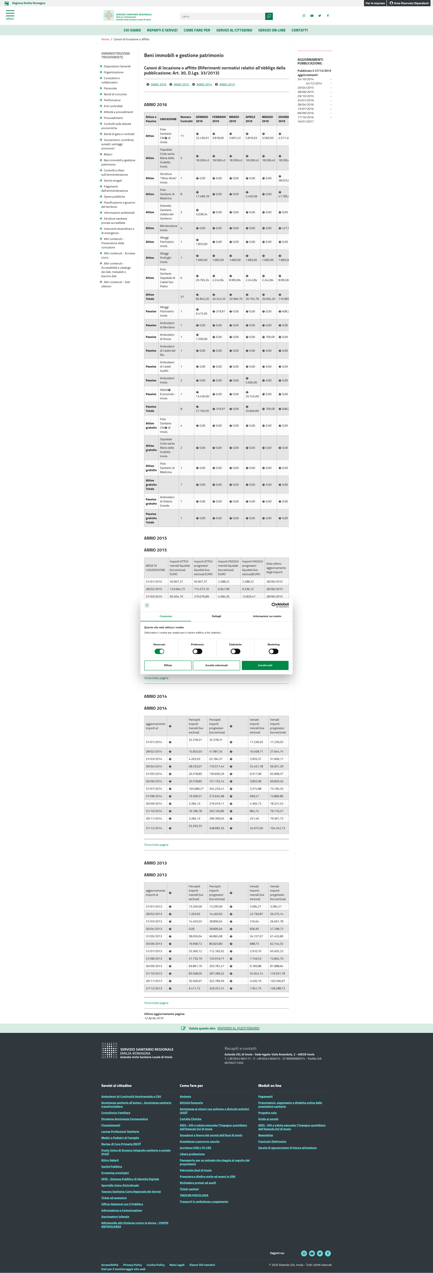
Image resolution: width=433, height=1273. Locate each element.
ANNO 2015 (181, 84)
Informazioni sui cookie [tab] (267, 616)
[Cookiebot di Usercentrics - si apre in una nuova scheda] (274, 605)
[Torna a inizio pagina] (426, 1266)
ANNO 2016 (158, 84)
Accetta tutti (265, 665)
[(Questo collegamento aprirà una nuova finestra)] (328, 16)
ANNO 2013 (227, 84)
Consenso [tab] (166, 616)
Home (105, 39)
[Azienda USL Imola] (138, 16)
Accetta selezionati (216, 665)
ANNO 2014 (204, 84)
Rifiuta (168, 665)
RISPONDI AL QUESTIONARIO (238, 1028)
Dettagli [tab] (216, 616)
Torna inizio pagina (156, 678)
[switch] (197, 651)
